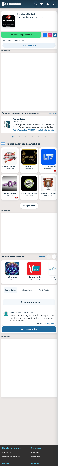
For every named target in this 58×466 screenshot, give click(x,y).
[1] (13, 137)
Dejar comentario (29, 45)
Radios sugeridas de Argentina (23, 143)
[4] (32, 137)
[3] (26, 137)
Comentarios (10, 290)
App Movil (36, 452)
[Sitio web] (55, 35)
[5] (39, 137)
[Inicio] (11, 4)
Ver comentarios (29, 329)
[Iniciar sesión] (47, 4)
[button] (36, 4)
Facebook (35, 456)
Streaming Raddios (11, 456)
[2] (19, 137)
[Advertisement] (29, 82)
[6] (45, 137)
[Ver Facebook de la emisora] (45, 35)
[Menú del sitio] (53, 4)
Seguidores (27, 290)
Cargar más (29, 205)
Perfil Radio (44, 290)
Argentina (39, 17)
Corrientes (20, 17)
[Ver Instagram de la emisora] (50, 35)
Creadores (7, 452)
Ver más (53, 113)
